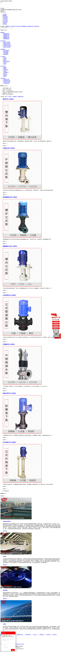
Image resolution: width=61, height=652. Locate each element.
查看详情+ (5, 530)
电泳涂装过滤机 (7, 81)
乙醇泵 (5, 71)
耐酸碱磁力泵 (24, 26)
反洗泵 (5, 63)
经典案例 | (43, 634)
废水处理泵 (5, 16)
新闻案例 (5, 22)
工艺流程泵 (5, 19)
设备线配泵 (5, 17)
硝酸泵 (5, 76)
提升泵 (5, 62)
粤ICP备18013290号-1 (19, 644)
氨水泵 (5, 73)
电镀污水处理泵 (7, 42)
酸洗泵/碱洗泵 (7, 61)
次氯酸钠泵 (6, 72)
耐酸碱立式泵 (31, 26)
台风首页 (5, 14)
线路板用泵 (6, 54)
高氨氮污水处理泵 (7, 45)
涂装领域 (4, 556)
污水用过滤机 (6, 83)
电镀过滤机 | (29, 634)
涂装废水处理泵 (7, 44)
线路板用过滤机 (7, 80)
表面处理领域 (5, 590)
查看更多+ (2, 495)
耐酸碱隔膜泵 (6, 38)
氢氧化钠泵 (6, 69)
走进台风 (55, 634)
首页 (6, 96)
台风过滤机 (5, 21)
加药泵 (5, 57)
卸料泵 (5, 58)
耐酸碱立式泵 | (20, 634)
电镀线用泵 (6, 51)
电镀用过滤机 (6, 79)
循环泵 (5, 60)
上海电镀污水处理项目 (7, 521)
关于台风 (5, 24)
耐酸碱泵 (5, 15)
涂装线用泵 (6, 52)
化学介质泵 (5, 20)
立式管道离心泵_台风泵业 (9, 295)
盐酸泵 (5, 67)
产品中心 (10, 96)
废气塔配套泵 (6, 50)
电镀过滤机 (36, 26)
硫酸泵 (5, 68)
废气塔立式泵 (18, 26)
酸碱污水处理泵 (7, 43)
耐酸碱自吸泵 (6, 33)
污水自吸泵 (12, 26)
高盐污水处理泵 (7, 47)
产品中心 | (36, 634)
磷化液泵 (5, 74)
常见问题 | (49, 634)
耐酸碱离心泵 (6, 37)
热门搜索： (2, 26)
